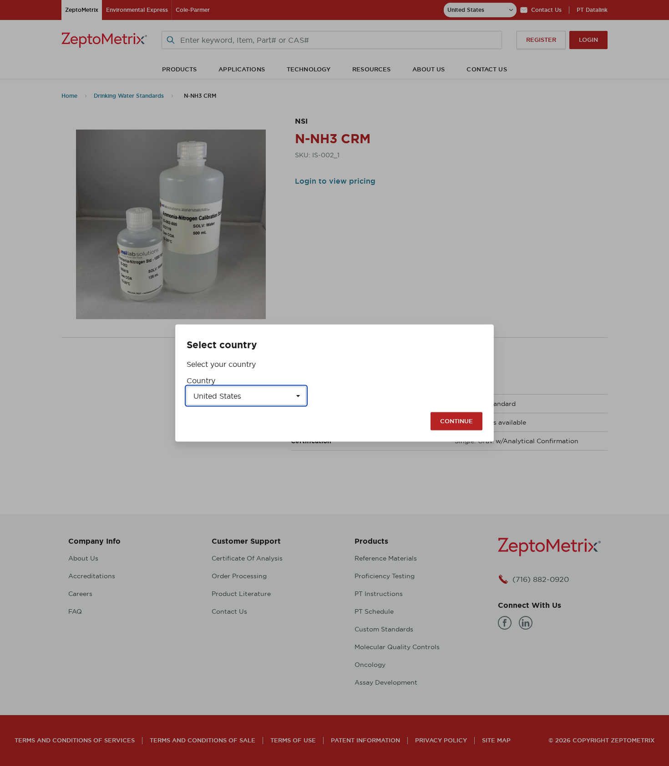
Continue (456, 421)
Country (201, 380)
